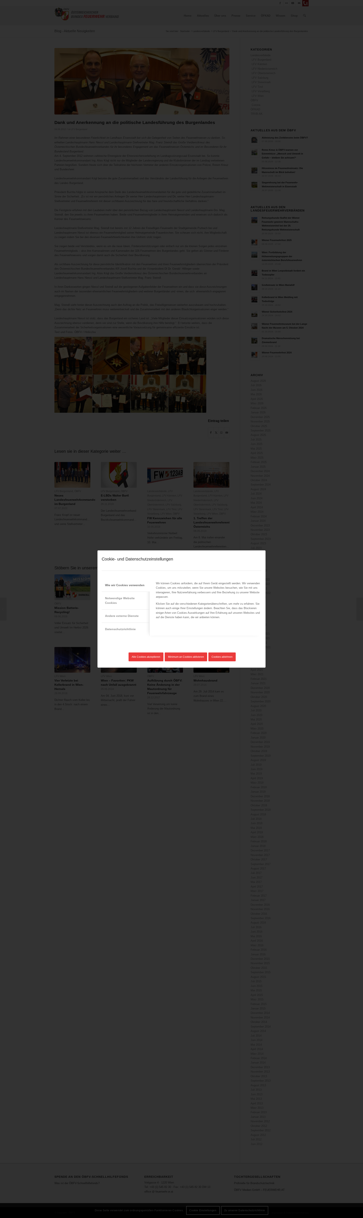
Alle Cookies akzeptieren (146, 656)
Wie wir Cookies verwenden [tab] (125, 585)
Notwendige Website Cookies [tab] (120, 600)
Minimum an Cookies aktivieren (186, 656)
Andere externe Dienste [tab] (122, 616)
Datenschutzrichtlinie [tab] (120, 629)
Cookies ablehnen (222, 656)
